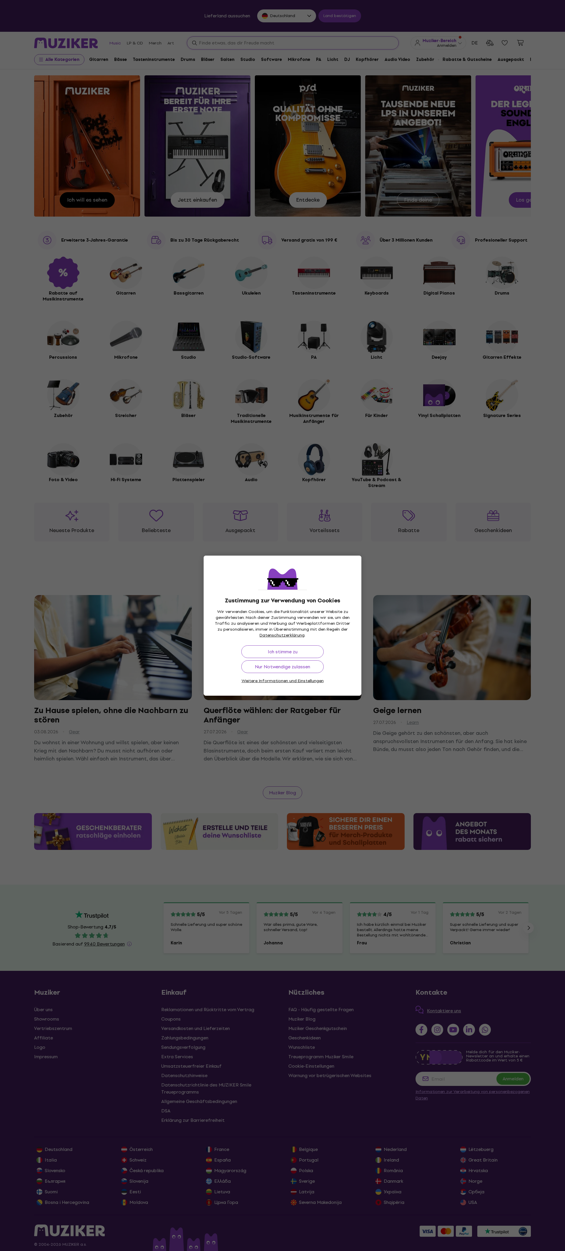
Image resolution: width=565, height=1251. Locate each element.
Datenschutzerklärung (282, 635)
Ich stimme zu (283, 651)
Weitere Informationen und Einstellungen (283, 681)
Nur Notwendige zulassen (282, 666)
